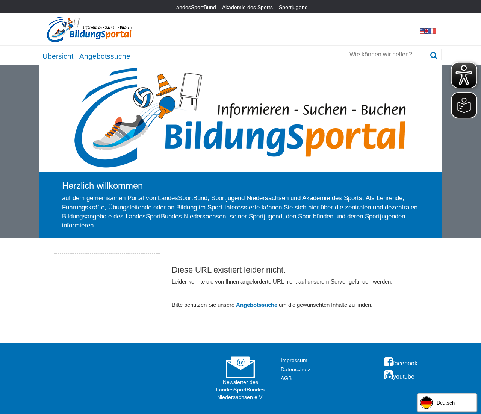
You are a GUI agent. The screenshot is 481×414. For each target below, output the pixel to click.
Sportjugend (293, 7)
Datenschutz (295, 369)
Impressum (294, 360)
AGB (286, 378)
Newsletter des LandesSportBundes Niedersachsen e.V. (240, 389)
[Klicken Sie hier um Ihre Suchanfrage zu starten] (434, 55)
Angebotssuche (104, 56)
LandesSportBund (194, 7)
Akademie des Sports (247, 7)
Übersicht (57, 56)
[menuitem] (57, 55)
